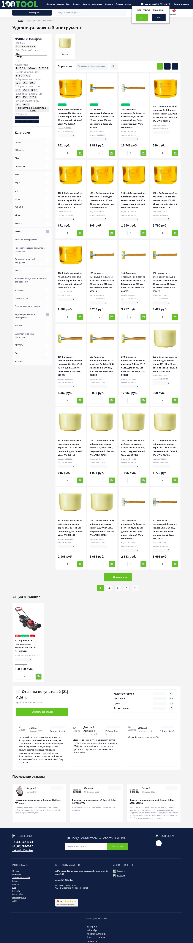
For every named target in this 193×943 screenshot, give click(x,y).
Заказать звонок (181, 4)
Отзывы (76, 4)
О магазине (97, 4)
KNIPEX (18, 223)
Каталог (86, 4)
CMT (17, 191)
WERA (20, 21)
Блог (68, 4)
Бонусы (119, 4)
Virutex (18, 215)
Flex (17, 158)
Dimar (18, 199)
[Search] (124, 13)
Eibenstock (20, 166)
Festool (18, 142)
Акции (128, 4)
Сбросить (21, 114)
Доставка (50, 4)
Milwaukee (20, 150)
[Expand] (47, 141)
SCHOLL (19, 207)
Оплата (60, 4)
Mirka (17, 174)
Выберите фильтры (27, 118)
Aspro (18, 182)
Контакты (109, 4)
